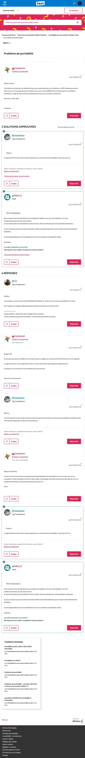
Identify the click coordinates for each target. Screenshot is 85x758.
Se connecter (73, 11)
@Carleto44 (16, 213)
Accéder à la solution (44, 62)
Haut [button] (6, 720)
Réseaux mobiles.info (11, 171)
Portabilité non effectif (12, 660)
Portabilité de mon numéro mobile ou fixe (63, 35)
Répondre (74, 115)
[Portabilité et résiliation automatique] (81, 127)
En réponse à (18, 342)
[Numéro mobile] (78, 127)
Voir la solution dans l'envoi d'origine (16, 176)
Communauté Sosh (8, 35)
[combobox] (42, 22)
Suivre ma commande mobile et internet (32, 35)
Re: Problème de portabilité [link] (13, 38)
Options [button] (6, 43)
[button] (7, 115)
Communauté (8, 10)
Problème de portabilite (12, 672)
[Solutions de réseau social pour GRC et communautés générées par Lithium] (78, 721)
